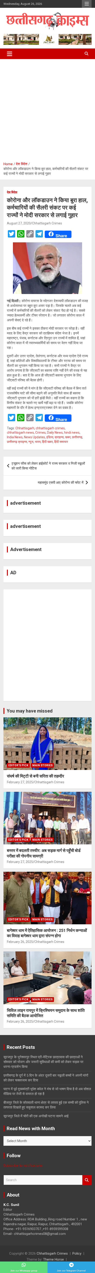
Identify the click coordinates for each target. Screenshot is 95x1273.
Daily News (55, 432)
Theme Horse (53, 1259)
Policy (76, 1253)
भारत (38, 442)
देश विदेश (12, 192)
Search (87, 1180)
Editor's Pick (18, 765)
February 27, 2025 (20, 782)
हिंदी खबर (47, 442)
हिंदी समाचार (61, 442)
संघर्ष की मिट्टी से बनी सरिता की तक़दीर (35, 776)
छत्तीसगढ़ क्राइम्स (17, 442)
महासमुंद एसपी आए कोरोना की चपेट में (60, 483)
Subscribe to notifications (22, 1165)
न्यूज (30, 442)
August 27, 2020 (19, 223)
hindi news (72, 432)
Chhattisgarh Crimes (47, 223)
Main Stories (42, 765)
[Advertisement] (47, 108)
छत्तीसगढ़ (77, 437)
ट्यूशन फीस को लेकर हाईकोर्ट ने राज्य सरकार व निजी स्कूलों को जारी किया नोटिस (48, 465)
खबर (68, 437)
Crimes (40, 432)
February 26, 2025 (20, 942)
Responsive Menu (87, 4)
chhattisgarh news (20, 432)
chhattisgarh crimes (50, 428)
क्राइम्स (59, 437)
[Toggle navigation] (9, 53)
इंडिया (49, 437)
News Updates (34, 437)
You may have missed (30, 711)
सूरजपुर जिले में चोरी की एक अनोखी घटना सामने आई (35, 1116)
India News (15, 437)
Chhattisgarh (24, 428)
